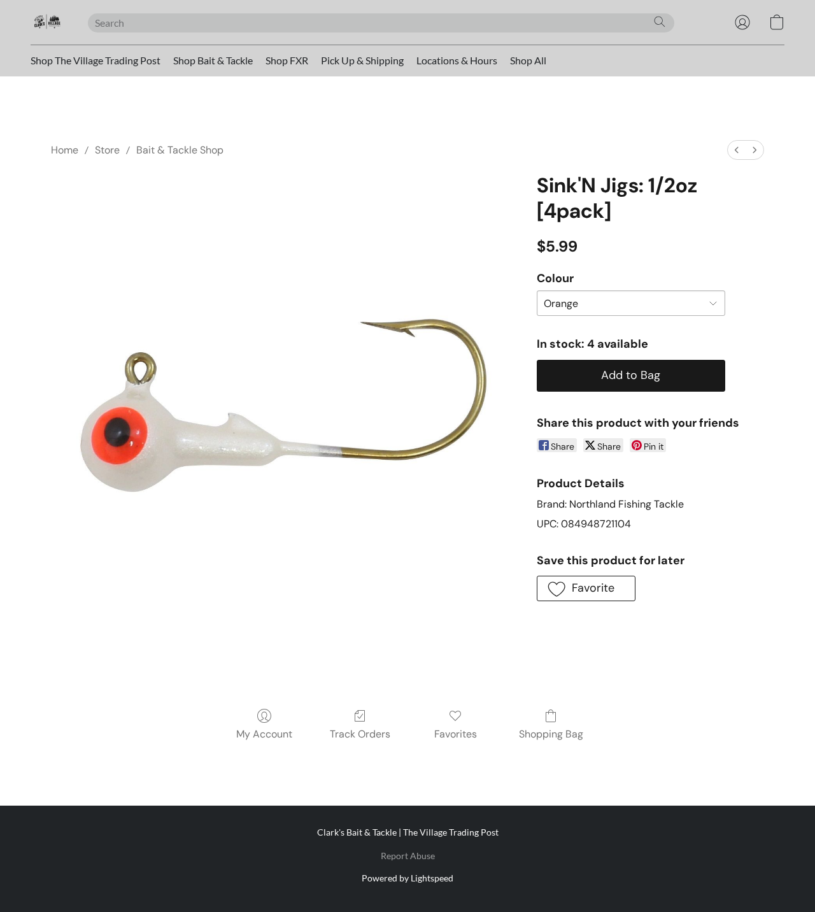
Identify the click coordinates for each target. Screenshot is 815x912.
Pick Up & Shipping (362, 60)
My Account (264, 734)
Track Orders (360, 734)
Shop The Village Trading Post (95, 60)
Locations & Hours (456, 60)
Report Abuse (408, 855)
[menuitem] (737, 150)
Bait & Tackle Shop (179, 150)
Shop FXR (287, 60)
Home (64, 150)
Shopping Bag (551, 734)
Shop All (528, 60)
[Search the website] (659, 22)
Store (107, 150)
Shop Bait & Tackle (213, 60)
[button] (46, 22)
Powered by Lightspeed (407, 878)
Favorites (455, 734)
